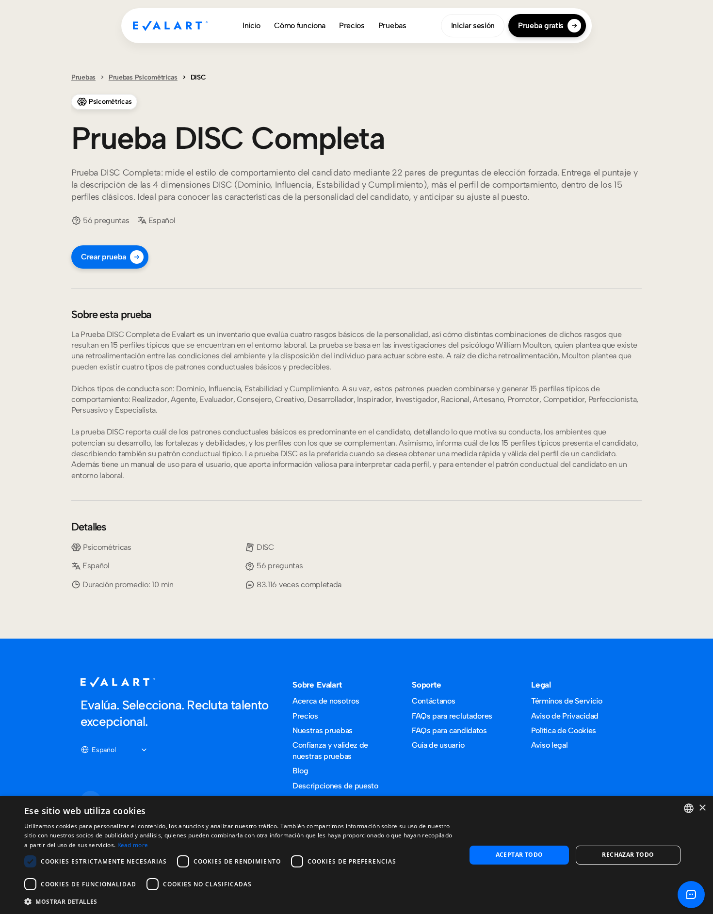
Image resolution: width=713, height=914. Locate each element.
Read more (132, 845)
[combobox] (689, 808)
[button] (238, 901)
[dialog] (356, 855)
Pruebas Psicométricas (143, 77)
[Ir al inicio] (170, 25)
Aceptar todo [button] (519, 854)
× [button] (702, 808)
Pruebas (83, 77)
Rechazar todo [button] (628, 854)
